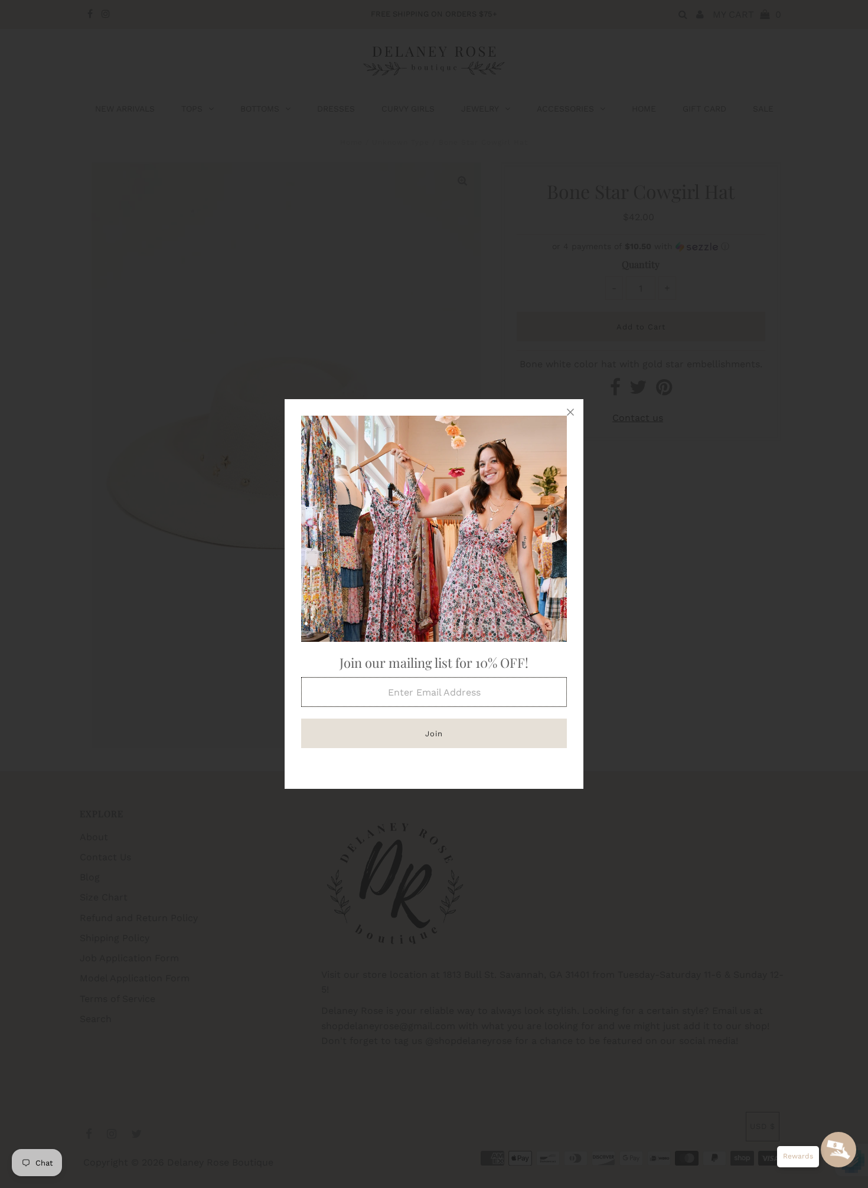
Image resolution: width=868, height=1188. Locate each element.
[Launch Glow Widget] (838, 1149)
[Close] (570, 412)
